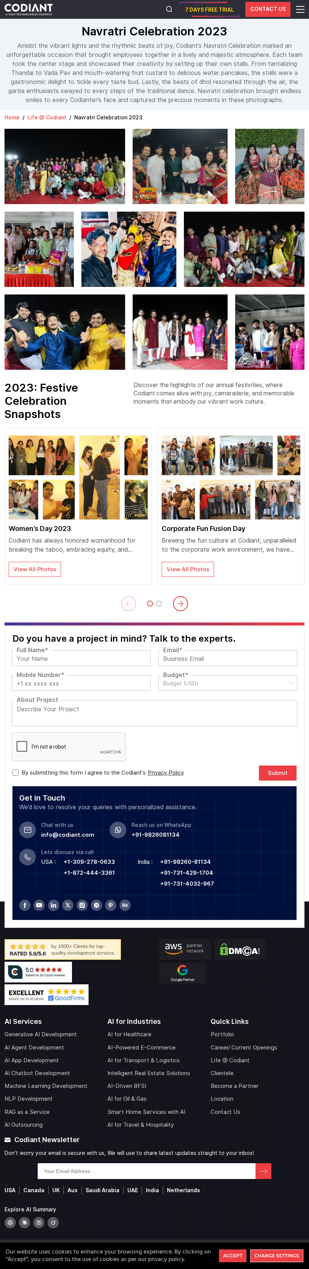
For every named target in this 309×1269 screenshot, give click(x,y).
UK (56, 1190)
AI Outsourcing (24, 1124)
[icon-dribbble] (96, 905)
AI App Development (32, 1060)
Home (12, 117)
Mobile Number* (40, 675)
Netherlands (183, 1190)
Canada (33, 1190)
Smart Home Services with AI (146, 1112)
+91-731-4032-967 (187, 883)
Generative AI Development (41, 1034)
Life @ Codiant (47, 117)
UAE (132, 1190)
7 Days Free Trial (209, 10)
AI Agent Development (34, 1047)
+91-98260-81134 (185, 862)
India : (145, 862)
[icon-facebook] (25, 905)
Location (222, 1098)
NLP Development (29, 1098)
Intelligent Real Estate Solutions (148, 1073)
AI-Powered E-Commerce (141, 1047)
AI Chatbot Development (37, 1073)
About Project (37, 700)
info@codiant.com (67, 834)
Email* (172, 650)
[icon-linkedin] (53, 905)
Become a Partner (235, 1086)
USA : (48, 862)
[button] (128, 603)
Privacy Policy (166, 772)
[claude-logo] (24, 1222)
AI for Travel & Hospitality (140, 1124)
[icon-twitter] (67, 905)
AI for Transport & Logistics (143, 1060)
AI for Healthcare (129, 1034)
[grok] (53, 1222)
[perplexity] (38, 1222)
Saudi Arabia (102, 1190)
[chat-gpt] (10, 1222)
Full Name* (32, 650)
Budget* (175, 675)
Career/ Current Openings (244, 1047)
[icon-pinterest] (110, 905)
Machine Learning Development (46, 1086)
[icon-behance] (125, 905)
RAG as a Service (27, 1112)
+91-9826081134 (156, 834)
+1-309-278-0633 (89, 862)
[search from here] (169, 10)
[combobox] (227, 683)
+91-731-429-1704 (186, 872)
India (152, 1190)
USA (10, 1190)
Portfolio (222, 1034)
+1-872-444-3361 (89, 872)
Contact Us (268, 9)
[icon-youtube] (39, 905)
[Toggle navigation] (300, 9)
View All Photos (35, 569)
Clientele (222, 1073)
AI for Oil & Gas (127, 1098)
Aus (72, 1190)
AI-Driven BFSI (126, 1086)
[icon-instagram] (82, 905)
